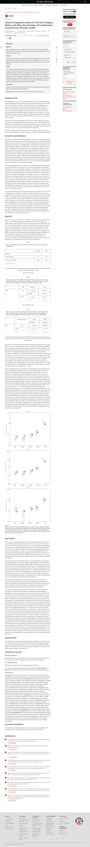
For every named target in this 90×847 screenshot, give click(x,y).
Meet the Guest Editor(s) (10, 823)
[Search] (85, 2)
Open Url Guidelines (9, 828)
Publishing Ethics (49, 832)
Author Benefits (22, 821)
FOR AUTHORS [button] (63, 5)
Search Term (66, 43)
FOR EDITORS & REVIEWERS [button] (52, 5)
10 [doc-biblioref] (41, 621)
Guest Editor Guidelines (37, 827)
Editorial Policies (36, 821)
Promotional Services (68, 111)
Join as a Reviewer (67, 95)
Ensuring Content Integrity (37, 823)
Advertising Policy (67, 107)
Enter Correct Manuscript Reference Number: (69, 73)
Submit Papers (69, 17)
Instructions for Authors (23, 833)
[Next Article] (57, 38)
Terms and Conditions (9, 844)
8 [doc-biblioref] (21, 625)
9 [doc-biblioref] (38, 570)
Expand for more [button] (45, 266)
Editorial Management (36, 819)
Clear (67, 62)
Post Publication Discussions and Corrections (49, 829)
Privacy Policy (16, 844)
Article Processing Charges (24, 819)
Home (23, 5)
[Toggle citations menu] (12, 757)
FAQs (6, 825)
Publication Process (36, 833)
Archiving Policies (22, 818)
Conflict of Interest (49, 821)
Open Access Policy (9, 826)
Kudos (64, 109)
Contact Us (22, 844)
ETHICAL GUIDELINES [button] (38, 5)
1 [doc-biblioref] (39, 107)
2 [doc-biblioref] (12, 117)
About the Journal (9, 818)
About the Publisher (9, 819)
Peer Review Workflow (37, 831)
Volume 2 (10, 8)
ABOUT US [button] (28, 5)
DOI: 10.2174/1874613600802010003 (42, 35)
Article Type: (67, 55)
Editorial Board (8, 821)
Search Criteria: (68, 49)
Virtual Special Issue (36, 829)
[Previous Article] (54, 38)
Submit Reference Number (69, 82)
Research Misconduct (50, 834)
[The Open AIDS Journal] (79, 821)
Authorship (21, 826)
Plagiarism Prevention (50, 826)
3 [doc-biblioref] (40, 120)
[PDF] (10, 38)
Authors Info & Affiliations (19, 33)
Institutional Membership (23, 831)
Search (73, 62)
